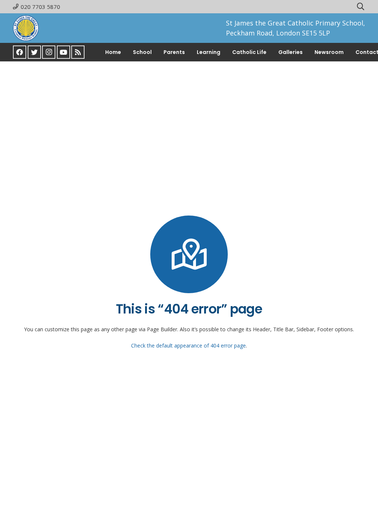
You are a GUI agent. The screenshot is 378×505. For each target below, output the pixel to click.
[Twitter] (34, 52)
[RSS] (78, 52)
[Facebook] (19, 52)
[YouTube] (63, 52)
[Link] (26, 28)
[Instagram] (48, 52)
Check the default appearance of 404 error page (188, 345)
